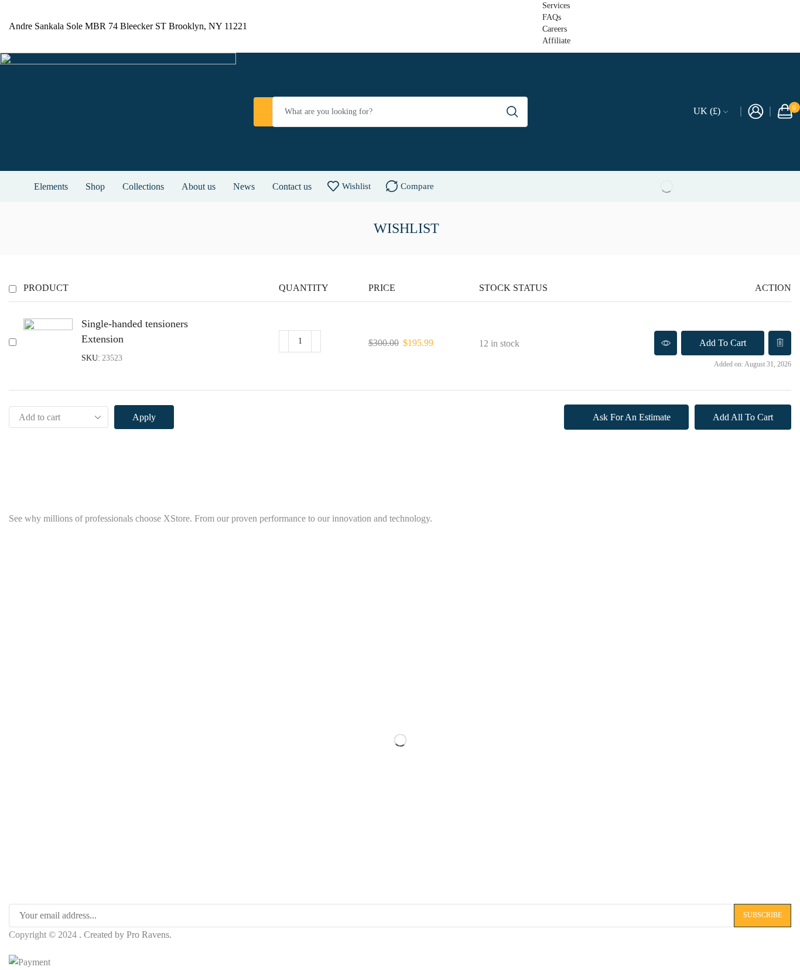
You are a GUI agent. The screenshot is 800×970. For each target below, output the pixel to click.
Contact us (292, 186)
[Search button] (512, 111)
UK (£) (706, 111)
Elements (51, 186)
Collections (143, 186)
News (244, 186)
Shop (95, 186)
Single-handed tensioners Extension (134, 331)
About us (199, 186)
